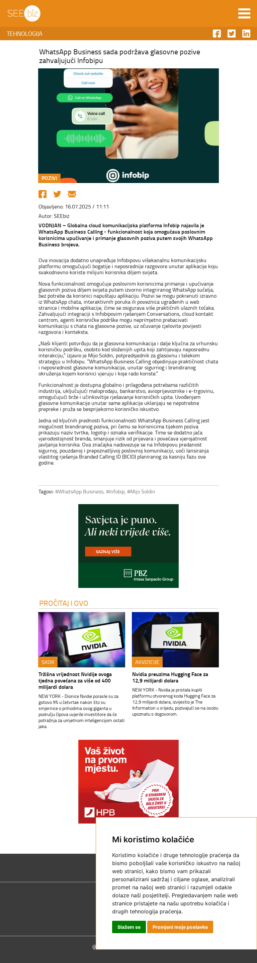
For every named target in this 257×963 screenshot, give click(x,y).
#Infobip (115, 491)
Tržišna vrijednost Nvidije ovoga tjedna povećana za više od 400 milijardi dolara (75, 680)
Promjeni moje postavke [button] (180, 927)
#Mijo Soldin (141, 491)
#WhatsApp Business (79, 491)
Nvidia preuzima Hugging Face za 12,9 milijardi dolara (170, 677)
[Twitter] (57, 194)
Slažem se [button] (129, 927)
